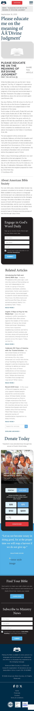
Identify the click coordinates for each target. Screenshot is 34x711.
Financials (17, 693)
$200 (23, 511)
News (4, 8)
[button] (31, 2)
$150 (11, 511)
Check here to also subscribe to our (18, 251)
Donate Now (17, 524)
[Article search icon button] (26, 426)
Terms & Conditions (17, 697)
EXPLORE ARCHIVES (12, 431)
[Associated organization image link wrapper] (10, 704)
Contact (17, 695)
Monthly (11, 490)
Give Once (22, 490)
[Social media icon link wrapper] (14, 686)
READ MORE (9, 307)
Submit (10, 256)
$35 (11, 505)
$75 (23, 505)
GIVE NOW (17, 2)
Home (17, 690)
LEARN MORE (17, 596)
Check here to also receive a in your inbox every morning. (16, 632)
